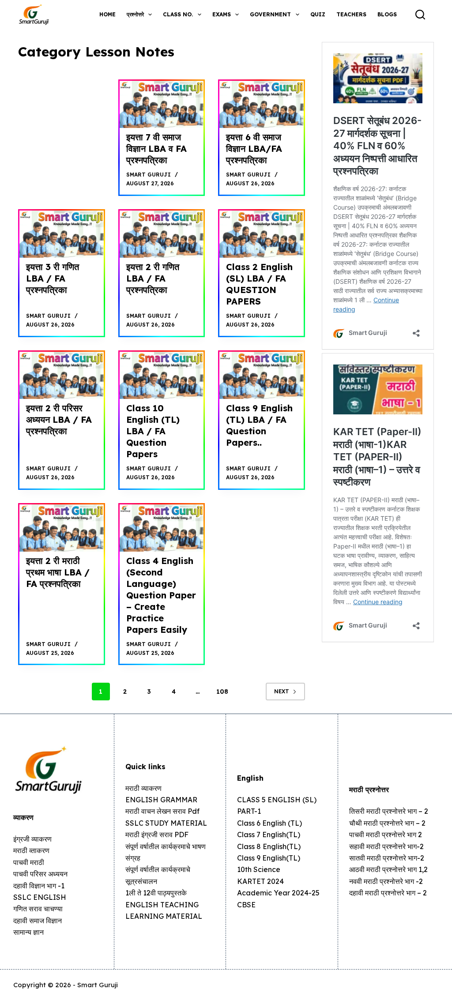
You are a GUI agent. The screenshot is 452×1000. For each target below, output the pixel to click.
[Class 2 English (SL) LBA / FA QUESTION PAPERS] (261, 234)
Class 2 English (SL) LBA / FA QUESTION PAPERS (259, 284)
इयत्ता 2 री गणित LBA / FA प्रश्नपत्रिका (152, 278)
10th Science (258, 869)
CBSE (246, 904)
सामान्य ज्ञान (28, 932)
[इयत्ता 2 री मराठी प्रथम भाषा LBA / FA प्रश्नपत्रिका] (61, 528)
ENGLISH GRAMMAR (161, 799)
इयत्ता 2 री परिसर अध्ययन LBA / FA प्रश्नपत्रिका (59, 419)
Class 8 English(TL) (269, 846)
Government (270, 14)
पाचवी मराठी (28, 862)
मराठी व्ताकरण (31, 850)
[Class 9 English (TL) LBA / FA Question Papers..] (261, 375)
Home (107, 14)
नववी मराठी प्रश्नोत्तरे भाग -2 (386, 881)
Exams (221, 14)
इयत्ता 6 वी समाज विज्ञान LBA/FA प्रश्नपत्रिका (254, 148)
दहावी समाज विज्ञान (37, 920)
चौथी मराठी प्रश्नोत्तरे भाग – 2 (387, 823)
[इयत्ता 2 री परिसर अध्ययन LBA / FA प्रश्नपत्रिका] (61, 375)
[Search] (420, 14)
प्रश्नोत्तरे (135, 14)
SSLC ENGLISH (39, 897)
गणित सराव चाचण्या (38, 908)
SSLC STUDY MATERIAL (166, 823)
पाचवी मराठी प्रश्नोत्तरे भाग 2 (385, 834)
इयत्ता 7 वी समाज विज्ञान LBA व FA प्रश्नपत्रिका (156, 148)
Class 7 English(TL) (268, 834)
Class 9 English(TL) (268, 857)
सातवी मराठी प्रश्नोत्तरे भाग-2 (386, 857)
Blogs (387, 14)
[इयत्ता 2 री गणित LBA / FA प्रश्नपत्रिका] (162, 234)
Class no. (178, 14)
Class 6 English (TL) (269, 823)
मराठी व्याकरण (143, 788)
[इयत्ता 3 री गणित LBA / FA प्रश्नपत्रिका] (61, 234)
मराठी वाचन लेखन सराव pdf (162, 811)
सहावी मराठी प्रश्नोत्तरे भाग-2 (386, 846)
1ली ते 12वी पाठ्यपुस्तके (156, 892)
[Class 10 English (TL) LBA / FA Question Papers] (162, 375)
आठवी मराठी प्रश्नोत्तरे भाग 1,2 (388, 869)
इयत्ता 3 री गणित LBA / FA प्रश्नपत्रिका (52, 278)
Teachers (351, 14)
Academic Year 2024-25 (278, 892)
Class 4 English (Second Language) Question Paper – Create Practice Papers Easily (161, 595)
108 (222, 691)
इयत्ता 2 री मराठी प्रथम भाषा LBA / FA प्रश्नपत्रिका (58, 572)
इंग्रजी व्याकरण (32, 839)
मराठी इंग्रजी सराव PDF (156, 834)
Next (281, 691)
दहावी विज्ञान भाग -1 (38, 885)
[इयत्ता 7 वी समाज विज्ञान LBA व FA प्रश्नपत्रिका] (162, 104)
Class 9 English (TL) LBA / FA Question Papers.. (259, 425)
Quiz (317, 14)
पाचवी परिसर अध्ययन (40, 873)
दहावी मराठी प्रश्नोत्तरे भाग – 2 (388, 892)
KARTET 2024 (260, 881)
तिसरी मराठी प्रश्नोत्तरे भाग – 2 (388, 811)
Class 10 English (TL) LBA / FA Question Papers (153, 430)
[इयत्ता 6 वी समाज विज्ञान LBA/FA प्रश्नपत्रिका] (261, 104)
